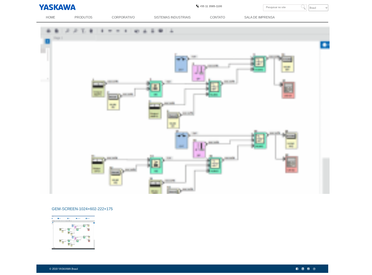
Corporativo (123, 17)
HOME (50, 17)
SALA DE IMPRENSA (259, 17)
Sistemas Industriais (172, 17)
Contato (217, 17)
